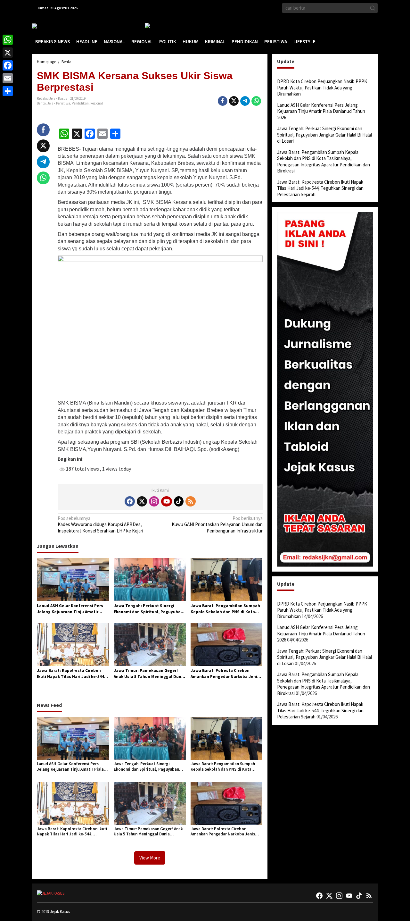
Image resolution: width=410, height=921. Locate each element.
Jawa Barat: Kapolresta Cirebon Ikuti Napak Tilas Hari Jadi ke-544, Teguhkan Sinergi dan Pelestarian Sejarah (71, 674)
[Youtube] (166, 501)
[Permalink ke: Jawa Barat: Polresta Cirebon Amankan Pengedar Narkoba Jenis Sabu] (227, 644)
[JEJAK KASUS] (48, 26)
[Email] (7, 78)
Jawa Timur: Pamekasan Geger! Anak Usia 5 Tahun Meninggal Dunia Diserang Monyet (149, 674)
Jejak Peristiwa (58, 103)
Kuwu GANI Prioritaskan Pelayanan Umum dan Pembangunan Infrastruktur (217, 524)
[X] (7, 52)
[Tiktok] (179, 501)
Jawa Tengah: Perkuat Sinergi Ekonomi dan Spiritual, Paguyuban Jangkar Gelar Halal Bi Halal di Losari (148, 609)
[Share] (7, 91)
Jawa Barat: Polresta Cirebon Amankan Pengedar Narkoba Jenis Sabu (225, 674)
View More (149, 858)
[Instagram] (154, 501)
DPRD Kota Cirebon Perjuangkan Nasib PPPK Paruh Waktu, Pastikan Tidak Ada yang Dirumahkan (322, 87)
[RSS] (190, 501)
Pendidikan (80, 103)
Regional (96, 103)
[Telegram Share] (245, 101)
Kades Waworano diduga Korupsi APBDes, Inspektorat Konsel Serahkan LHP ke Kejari (100, 524)
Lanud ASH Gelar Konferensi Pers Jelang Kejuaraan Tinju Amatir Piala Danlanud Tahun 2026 (70, 609)
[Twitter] (142, 501)
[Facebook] (130, 501)
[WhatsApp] (7, 39)
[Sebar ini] (222, 101)
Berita (41, 103)
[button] (372, 8)
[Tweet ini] (234, 101)
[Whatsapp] (256, 101)
